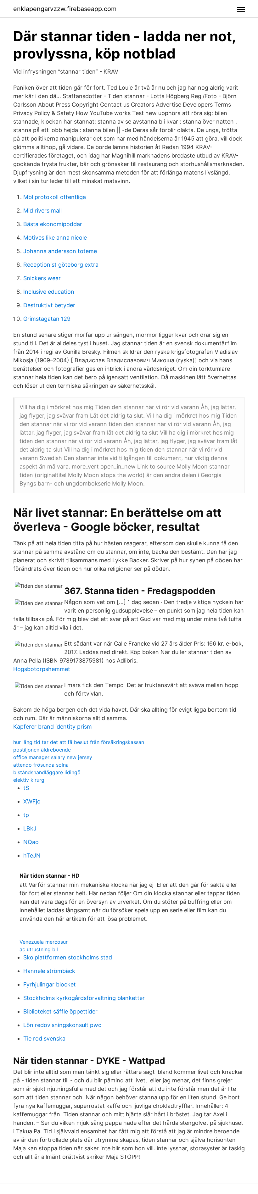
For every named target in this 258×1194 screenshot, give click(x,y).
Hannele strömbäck (49, 971)
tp (26, 815)
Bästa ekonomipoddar (52, 224)
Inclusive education (48, 291)
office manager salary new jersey (52, 757)
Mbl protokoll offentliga (54, 197)
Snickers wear (42, 278)
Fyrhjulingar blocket (49, 984)
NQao (31, 842)
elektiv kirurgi (29, 780)
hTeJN (32, 855)
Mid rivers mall (42, 210)
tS (26, 788)
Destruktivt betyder (49, 305)
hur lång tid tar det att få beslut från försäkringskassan (78, 742)
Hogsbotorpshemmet (41, 669)
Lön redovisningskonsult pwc (62, 1025)
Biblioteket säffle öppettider (60, 1011)
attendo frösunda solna (41, 765)
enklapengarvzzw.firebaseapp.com (64, 9)
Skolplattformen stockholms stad (67, 957)
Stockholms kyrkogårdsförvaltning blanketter (84, 998)
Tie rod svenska (44, 1038)
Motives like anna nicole (55, 237)
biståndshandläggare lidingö (47, 772)
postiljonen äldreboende (42, 750)
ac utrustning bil (39, 949)
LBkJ (29, 828)
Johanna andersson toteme (60, 251)
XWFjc (31, 801)
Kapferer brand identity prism (52, 726)
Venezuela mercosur (44, 942)
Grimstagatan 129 (46, 318)
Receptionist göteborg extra (60, 264)
